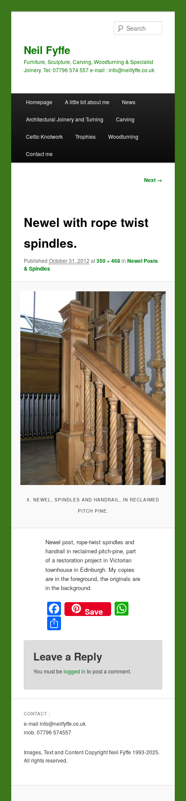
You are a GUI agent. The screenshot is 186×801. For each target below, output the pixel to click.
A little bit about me (87, 101)
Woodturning (123, 136)
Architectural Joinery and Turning (64, 119)
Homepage (39, 101)
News (128, 101)
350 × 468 (108, 261)
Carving (125, 119)
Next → (153, 180)
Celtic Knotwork (44, 136)
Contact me (39, 153)
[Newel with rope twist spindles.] (92, 388)
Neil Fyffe (47, 49)
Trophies (85, 136)
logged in (75, 671)
